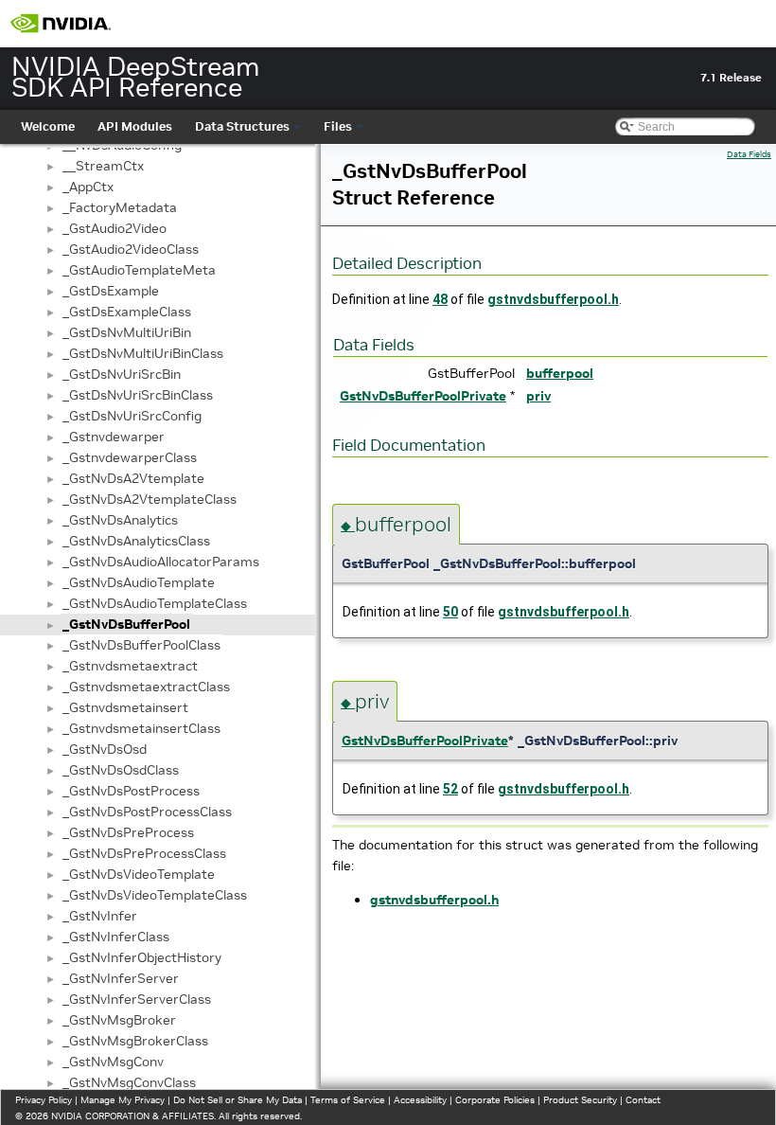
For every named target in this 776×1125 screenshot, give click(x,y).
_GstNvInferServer (120, 978)
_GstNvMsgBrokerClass (135, 1040)
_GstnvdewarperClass (129, 457)
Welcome (48, 126)
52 (450, 788)
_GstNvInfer (99, 915)
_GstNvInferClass (115, 936)
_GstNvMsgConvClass (129, 1082)
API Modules (134, 126)
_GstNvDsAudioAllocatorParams (160, 561)
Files (338, 126)
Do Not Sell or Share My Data (237, 1100)
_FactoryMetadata (119, 207)
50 (450, 611)
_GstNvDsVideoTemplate (138, 874)
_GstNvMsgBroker (119, 1019)
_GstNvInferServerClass (136, 999)
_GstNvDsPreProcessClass (144, 853)
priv (538, 395)
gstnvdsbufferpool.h (553, 299)
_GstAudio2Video (114, 228)
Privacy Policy (43, 1100)
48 (440, 299)
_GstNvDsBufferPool (126, 624)
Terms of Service (347, 1100)
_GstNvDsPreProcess (128, 832)
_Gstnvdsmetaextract (130, 665)
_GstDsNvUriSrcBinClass (137, 394)
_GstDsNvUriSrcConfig (132, 415)
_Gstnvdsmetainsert (125, 707)
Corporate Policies (495, 1100)
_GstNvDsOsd (104, 749)
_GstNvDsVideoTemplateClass (154, 894)
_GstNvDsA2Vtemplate (133, 478)
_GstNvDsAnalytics (120, 519)
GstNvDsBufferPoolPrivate (423, 395)
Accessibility (420, 1100)
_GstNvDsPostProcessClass (147, 811)
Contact (643, 1100)
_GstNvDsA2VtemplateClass (149, 499)
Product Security (580, 1100)
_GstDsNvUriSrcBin (121, 374)
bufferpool (559, 373)
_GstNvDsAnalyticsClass (136, 540)
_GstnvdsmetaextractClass (146, 686)
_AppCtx (88, 186)
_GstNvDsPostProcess (131, 790)
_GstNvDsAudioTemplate (138, 582)
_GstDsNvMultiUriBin (126, 332)
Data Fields (749, 154)
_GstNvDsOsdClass (120, 769)
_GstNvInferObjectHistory (141, 957)
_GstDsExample (110, 290)
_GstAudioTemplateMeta (139, 269)
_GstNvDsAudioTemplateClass (154, 603)
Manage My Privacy (122, 1100)
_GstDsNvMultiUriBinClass (142, 353)
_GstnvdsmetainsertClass (141, 728)
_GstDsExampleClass (126, 311)
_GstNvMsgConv (113, 1061)
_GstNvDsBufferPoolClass (141, 644)
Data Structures (242, 126)
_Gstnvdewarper (113, 436)
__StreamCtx (103, 165)
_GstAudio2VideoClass (130, 249)
